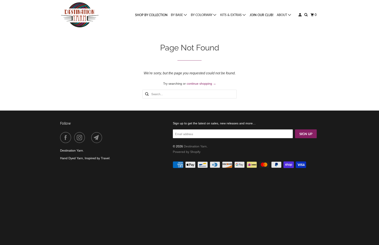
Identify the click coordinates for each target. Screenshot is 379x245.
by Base (177, 15)
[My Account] (300, 15)
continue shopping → (201, 83)
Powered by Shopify (186, 152)
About (282, 15)
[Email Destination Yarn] (97, 137)
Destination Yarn (195, 146)
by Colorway (202, 15)
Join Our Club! (262, 15)
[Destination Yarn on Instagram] (80, 137)
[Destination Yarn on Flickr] (89, 137)
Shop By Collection (151, 15)
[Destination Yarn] (80, 15)
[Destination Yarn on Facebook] (66, 137)
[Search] (306, 15)
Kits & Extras (231, 15)
